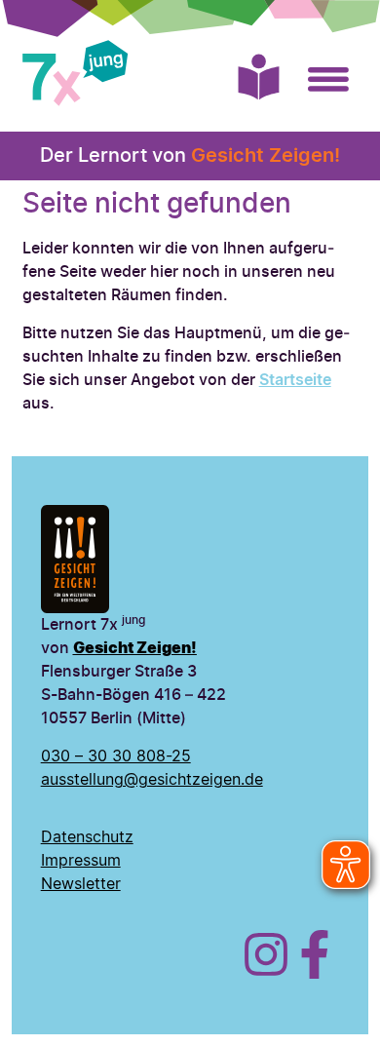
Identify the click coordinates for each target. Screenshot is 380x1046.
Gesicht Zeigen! (265, 156)
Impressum (81, 861)
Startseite (295, 380)
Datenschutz (87, 837)
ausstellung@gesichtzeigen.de (152, 780)
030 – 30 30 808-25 (116, 756)
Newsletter (81, 884)
